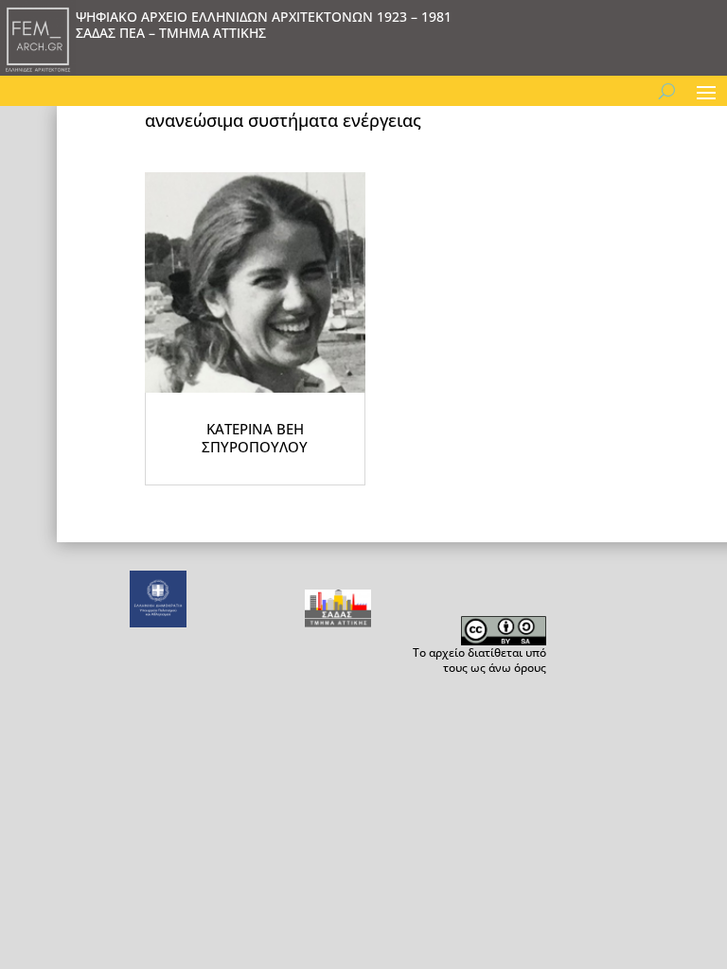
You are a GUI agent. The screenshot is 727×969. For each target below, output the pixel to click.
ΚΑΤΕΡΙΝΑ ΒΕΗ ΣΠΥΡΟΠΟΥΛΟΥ (255, 438)
